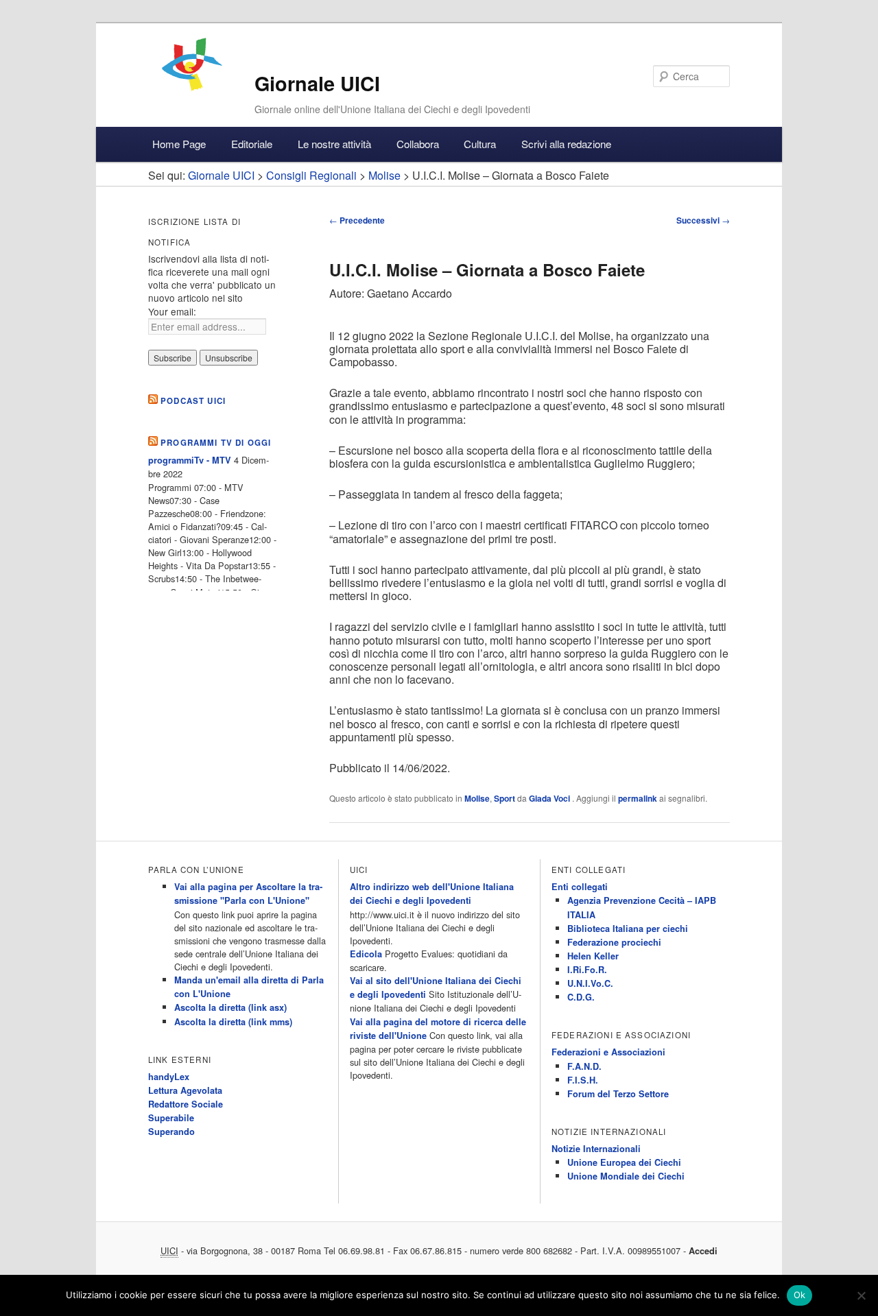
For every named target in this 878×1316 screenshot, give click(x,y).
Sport (504, 798)
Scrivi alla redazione (566, 143)
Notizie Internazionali (596, 1148)
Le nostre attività (334, 143)
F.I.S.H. (582, 1080)
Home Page (179, 143)
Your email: (172, 311)
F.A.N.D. (584, 1066)
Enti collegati (579, 887)
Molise (477, 798)
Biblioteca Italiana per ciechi (627, 928)
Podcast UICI (193, 401)
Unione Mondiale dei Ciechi (626, 1176)
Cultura (480, 143)
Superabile (171, 1118)
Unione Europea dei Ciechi (624, 1162)
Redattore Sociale (185, 1104)
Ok (800, 1294)
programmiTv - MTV (189, 460)
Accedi (703, 1251)
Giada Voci (550, 798)
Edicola (366, 954)
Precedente (357, 220)
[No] (861, 1295)
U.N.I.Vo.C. (590, 983)
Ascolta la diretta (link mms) (233, 1022)
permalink (637, 798)
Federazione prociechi (614, 942)
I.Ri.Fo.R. (587, 970)
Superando (171, 1131)
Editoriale (251, 143)
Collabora (417, 143)
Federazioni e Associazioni (608, 1052)
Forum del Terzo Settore (618, 1094)
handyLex (168, 1076)
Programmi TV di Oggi (216, 442)
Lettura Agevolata (185, 1090)
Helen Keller (593, 956)
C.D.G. (581, 997)
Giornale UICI (317, 83)
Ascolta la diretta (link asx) (230, 1007)
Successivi (703, 220)
